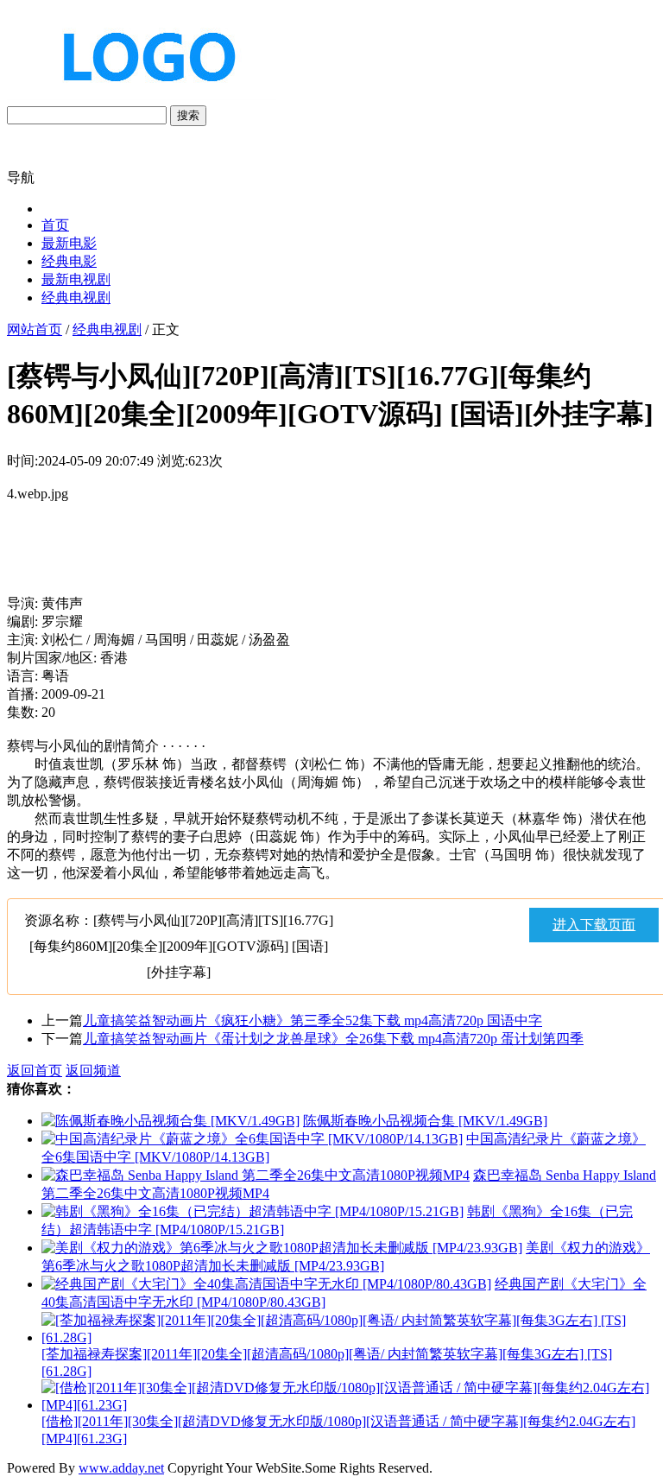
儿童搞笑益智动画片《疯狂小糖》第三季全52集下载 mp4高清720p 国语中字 (312, 1020)
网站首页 (34, 329)
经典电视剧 (75, 297)
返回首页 (34, 1070)
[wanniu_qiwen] (141, 97)
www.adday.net (121, 1468)
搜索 (188, 115)
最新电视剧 (75, 279)
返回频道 (93, 1070)
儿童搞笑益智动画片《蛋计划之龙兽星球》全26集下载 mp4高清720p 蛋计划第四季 (333, 1038)
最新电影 (69, 243)
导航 (21, 177)
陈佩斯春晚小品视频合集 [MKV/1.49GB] (425, 1120)
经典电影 (69, 261)
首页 (55, 225)
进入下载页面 (593, 924)
